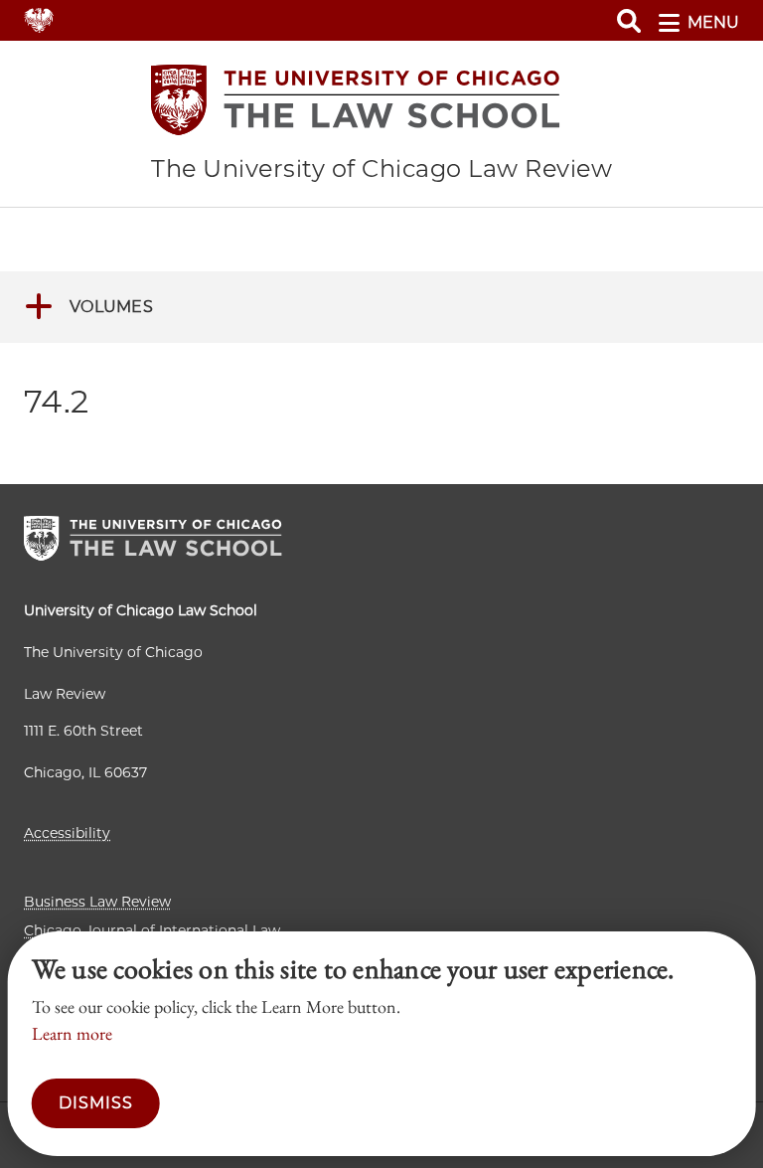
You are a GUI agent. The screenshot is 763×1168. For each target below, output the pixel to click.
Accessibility (67, 833)
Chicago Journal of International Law (152, 930)
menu (713, 22)
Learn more (72, 1033)
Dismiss (96, 1102)
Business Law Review (97, 902)
